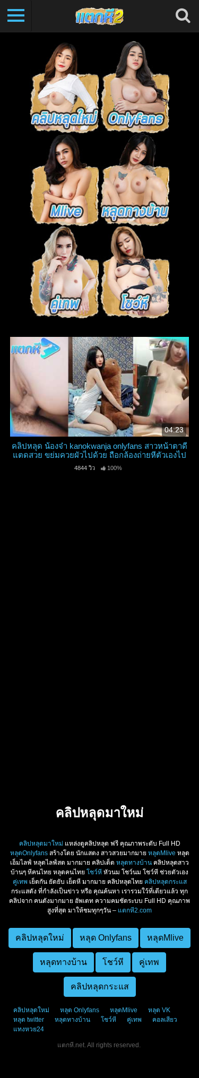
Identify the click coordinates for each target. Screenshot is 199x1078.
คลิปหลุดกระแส (165, 881)
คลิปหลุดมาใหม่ (41, 843)
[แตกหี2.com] (99, 16)
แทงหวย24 (28, 1029)
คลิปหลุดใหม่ (31, 1010)
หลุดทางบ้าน (134, 862)
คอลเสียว (164, 1019)
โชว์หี (94, 872)
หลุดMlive (162, 853)
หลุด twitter (28, 1019)
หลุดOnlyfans (29, 853)
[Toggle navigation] (16, 16)
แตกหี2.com (135, 910)
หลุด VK (159, 1010)
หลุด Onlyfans (79, 1010)
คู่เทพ (20, 881)
